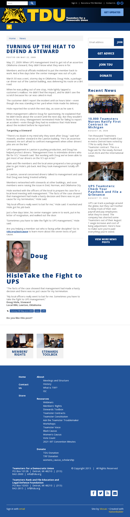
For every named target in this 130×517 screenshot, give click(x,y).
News (23, 38)
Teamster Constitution (55, 416)
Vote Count (49, 437)
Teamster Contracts (54, 413)
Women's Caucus (52, 434)
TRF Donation (50, 456)
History (47, 383)
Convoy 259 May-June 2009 (22, 311)
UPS (43, 311)
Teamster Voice (52, 427)
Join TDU (106, 64)
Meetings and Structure (56, 380)
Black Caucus (50, 430)
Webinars (48, 402)
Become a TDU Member (91, 3)
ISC (45, 391)
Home (12, 38)
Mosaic (103, 508)
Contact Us (110, 3)
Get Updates (112, 12)
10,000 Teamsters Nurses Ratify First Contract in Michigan (104, 123)
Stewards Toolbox (53, 409)
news (37, 311)
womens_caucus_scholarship (58, 459)
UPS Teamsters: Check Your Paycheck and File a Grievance (105, 190)
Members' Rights (52, 405)
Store (22, 395)
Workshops (49, 423)
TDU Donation (51, 452)
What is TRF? (50, 387)
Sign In (74, 3)
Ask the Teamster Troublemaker (61, 420)
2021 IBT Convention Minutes (59, 441)
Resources (43, 398)
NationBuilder (116, 511)
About (40, 376)
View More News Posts (106, 241)
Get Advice (106, 53)
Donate (106, 76)
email (22, 508)
